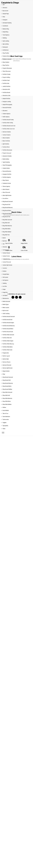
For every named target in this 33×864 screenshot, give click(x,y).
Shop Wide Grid (6, 395)
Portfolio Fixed (6, 80)
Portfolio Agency (7, 177)
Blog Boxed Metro (7, 210)
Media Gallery (6, 159)
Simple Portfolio (6, 98)
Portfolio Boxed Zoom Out (9, 125)
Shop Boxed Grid (6, 380)
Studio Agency (6, 116)
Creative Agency (6, 113)
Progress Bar (6, 353)
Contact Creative (6, 135)
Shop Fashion (6, 65)
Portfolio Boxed (6, 92)
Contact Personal (7, 262)
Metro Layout (6, 307)
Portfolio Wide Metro (8, 347)
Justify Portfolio (6, 86)
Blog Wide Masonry (7, 225)
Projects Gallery (6, 77)
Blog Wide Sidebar (7, 231)
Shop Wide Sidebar (7, 404)
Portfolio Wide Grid (7, 337)
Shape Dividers (6, 371)
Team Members (6, 416)
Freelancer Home (7, 183)
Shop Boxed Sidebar (7, 389)
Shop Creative (6, 62)
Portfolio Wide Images (8, 340)
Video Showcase (7, 71)
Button (4, 237)
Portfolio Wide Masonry (8, 343)
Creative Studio (6, 168)
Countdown (5, 25)
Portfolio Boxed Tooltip (8, 119)
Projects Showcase (7, 68)
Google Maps (6, 274)
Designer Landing (7, 101)
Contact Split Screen (7, 265)
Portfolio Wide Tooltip (8, 122)
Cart (3, 4)
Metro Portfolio (6, 141)
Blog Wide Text (6, 234)
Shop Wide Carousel (7, 392)
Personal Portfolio (7, 107)
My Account (5, 310)
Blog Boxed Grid (6, 204)
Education (5, 110)
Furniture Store (6, 147)
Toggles (4, 422)
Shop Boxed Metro (7, 386)
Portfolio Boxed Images (8, 322)
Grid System (5, 280)
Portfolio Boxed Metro (8, 328)
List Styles (5, 295)
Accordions (5, 198)
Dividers (4, 271)
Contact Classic (6, 253)
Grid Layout (5, 277)
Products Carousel (7, 59)
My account (5, 10)
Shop (4, 16)
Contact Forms (6, 256)
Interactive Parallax (7, 156)
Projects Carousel (7, 153)
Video (4, 428)
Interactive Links (6, 95)
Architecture (5, 50)
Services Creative (7, 131)
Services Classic (6, 362)
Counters (5, 268)
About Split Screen (7, 195)
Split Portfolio (6, 144)
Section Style (6, 359)
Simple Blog (5, 31)
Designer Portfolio (7, 174)
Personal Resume (7, 171)
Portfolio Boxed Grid (7, 319)
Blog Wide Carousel (7, 219)
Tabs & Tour (5, 413)
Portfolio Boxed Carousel (9, 316)
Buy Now (5, 241)
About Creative (6, 137)
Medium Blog (6, 29)
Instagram (5, 19)
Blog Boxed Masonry (8, 207)
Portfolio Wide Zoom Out (9, 128)
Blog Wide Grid (6, 222)
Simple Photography (7, 104)
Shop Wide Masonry (7, 398)
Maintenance (6, 298)
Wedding (5, 38)
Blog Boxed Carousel (8, 201)
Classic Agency (6, 186)
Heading (5, 283)
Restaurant (5, 47)
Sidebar (4, 407)
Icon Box (5, 286)
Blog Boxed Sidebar (7, 213)
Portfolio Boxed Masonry (9, 325)
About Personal (6, 192)
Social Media (6, 410)
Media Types (6, 304)
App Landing (6, 44)
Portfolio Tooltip (6, 74)
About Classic (6, 189)
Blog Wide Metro (6, 228)
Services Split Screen (7, 368)
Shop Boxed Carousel (8, 377)
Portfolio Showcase (7, 150)
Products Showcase (7, 56)
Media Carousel (6, 301)
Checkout (5, 7)
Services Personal (7, 365)
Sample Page (6, 13)
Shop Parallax (6, 53)
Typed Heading (6, 162)
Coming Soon (6, 250)
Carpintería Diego (10, 3)
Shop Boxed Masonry (8, 383)
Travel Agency (6, 35)
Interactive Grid (6, 89)
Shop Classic (6, 180)
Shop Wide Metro (7, 401)
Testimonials (6, 419)
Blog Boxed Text (6, 216)
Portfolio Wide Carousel (8, 334)
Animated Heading (7, 22)
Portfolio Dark (6, 83)
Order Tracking (6, 313)
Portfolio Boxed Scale (8, 331)
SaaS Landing (6, 41)
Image (4, 289)
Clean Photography (7, 165)
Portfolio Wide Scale (7, 349)
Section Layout (6, 356)
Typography (5, 425)
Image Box (5, 292)
